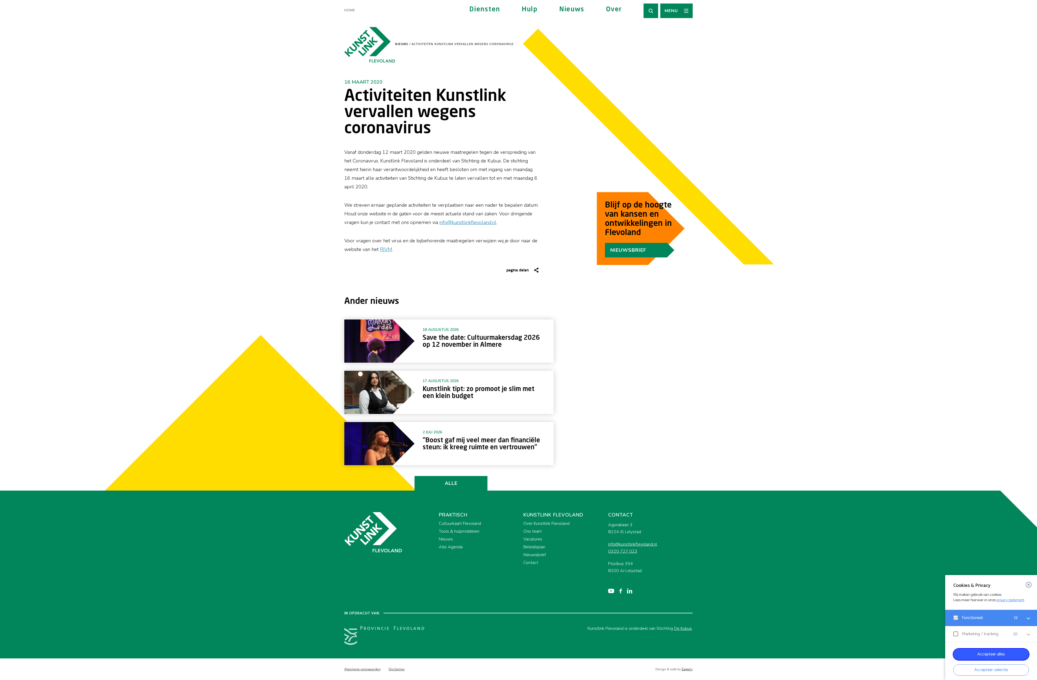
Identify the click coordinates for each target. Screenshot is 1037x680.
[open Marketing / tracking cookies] (1028, 634)
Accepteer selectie (991, 670)
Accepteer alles (991, 654)
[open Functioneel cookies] (1028, 618)
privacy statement (1010, 600)
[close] (1029, 585)
